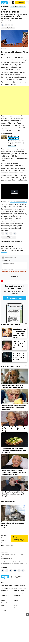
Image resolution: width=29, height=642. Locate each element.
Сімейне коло (18, 603)
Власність (17, 608)
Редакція (3, 540)
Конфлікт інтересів (19, 590)
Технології (4, 603)
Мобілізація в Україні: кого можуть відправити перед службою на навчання (16, 140)
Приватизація (5, 595)
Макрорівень (4, 590)
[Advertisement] (14, 100)
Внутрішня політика (6, 585)
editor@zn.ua (23, 563)
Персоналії (17, 595)
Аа (13, 2)
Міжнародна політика (7, 588)
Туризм (16, 605)
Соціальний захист (19, 585)
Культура (3, 610)
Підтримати (21, 2)
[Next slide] (26, 7)
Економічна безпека (19, 593)
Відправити (14, 276)
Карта (2, 548)
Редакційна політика (7, 545)
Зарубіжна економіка (20, 588)
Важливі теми (5, 6)
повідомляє (5, 67)
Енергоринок (4, 593)
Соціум (16, 598)
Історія (16, 600)
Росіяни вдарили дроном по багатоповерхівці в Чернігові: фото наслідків (12, 523)
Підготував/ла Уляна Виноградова (11, 241)
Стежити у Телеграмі (16, 298)
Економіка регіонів (6, 598)
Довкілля (3, 605)
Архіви (3, 538)
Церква (3, 608)
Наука (3, 600)
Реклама (3, 543)
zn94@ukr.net (20, 561)
